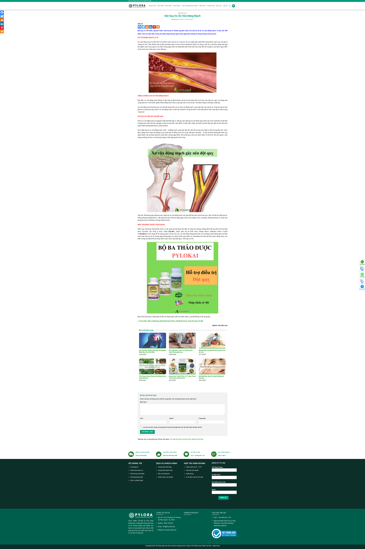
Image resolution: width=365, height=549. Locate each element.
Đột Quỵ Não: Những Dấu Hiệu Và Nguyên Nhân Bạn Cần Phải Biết (152, 351)
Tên (142, 418)
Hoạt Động (176, 5)
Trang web (202, 418)
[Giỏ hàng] (233, 5)
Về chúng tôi (134, 467)
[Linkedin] (150, 27)
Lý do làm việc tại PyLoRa (194, 477)
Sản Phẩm (160, 5)
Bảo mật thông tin (164, 474)
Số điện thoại (216, 475)
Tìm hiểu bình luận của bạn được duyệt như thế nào (186, 439)
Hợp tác (219, 5)
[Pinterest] (154, 27)
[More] (158, 27)
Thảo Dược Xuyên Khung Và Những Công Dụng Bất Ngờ (152, 377)
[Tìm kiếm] (230, 6)
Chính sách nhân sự (136, 470)
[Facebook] (139, 27)
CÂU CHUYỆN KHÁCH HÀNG (190, 5)
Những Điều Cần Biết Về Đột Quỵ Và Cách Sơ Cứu (212, 351)
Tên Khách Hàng (217, 467)
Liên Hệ (225, 5)
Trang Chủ (152, 5)
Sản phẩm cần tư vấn (218, 482)
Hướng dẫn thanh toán (165, 470)
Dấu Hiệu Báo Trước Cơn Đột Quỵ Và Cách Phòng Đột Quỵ (180, 351)
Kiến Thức (202, 5)
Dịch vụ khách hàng (136, 480)
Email (171, 418)
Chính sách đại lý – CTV (194, 467)
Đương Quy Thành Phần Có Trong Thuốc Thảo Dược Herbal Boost (182, 377)
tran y (192, 19)
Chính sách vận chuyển (165, 477)
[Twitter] (143, 27)
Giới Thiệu (168, 5)
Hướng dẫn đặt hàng (165, 467)
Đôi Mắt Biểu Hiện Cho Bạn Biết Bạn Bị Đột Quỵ (211, 377)
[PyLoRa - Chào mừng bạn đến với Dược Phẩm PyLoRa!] (137, 6)
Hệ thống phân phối (136, 477)
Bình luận (143, 402)
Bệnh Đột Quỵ (182, 13)
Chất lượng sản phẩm (137, 474)
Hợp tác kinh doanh (192, 470)
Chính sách (211, 5)
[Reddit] (147, 27)
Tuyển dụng (189, 474)
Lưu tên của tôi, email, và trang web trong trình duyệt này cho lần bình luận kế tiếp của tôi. (172, 427)
